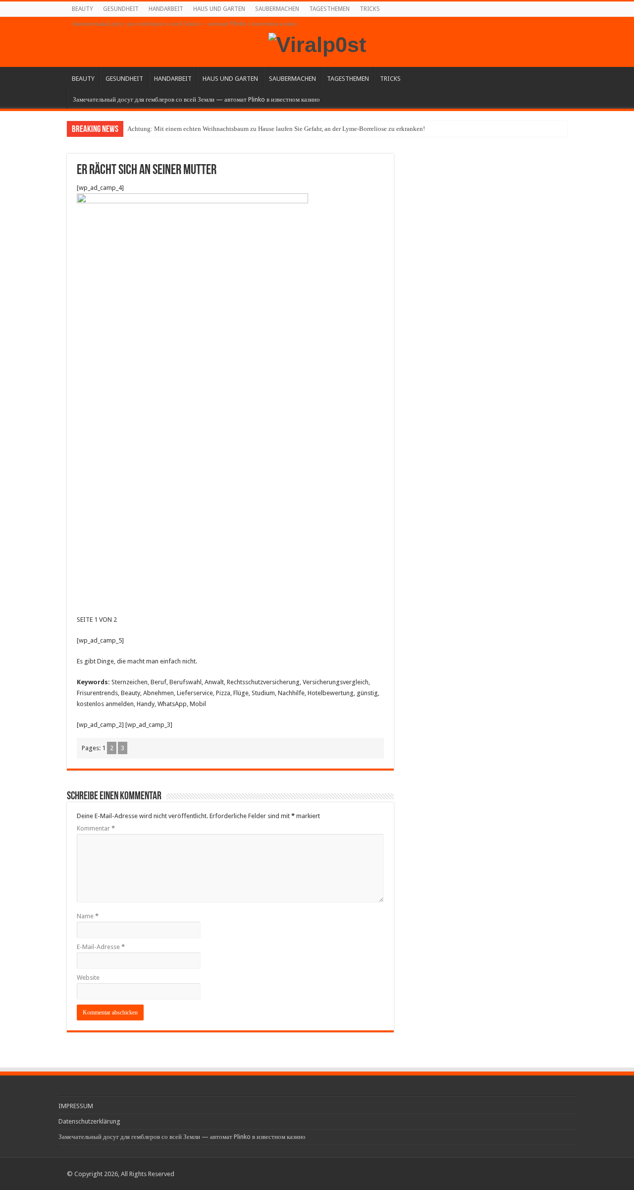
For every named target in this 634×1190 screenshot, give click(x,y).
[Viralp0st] (317, 43)
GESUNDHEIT (121, 8)
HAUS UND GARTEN (219, 8)
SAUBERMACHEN (277, 8)
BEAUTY (82, 8)
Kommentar (96, 828)
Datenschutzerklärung (89, 1121)
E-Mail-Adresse (101, 947)
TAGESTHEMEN (329, 8)
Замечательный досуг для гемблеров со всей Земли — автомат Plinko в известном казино (184, 23)
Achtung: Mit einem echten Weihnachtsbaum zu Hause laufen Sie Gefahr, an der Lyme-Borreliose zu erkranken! (276, 128)
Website (88, 977)
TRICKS (370, 8)
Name (88, 916)
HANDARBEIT (166, 8)
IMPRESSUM (75, 1106)
